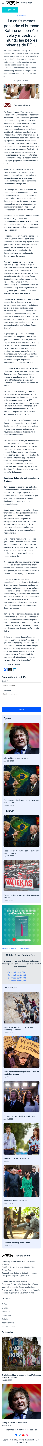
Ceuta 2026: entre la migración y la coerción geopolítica (18, 1028)
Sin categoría (21, 15)
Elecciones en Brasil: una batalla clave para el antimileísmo (21, 801)
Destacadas (10, 987)
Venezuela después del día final (17, 1200)
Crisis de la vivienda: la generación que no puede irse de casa (21, 1073)
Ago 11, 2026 (8, 1119)
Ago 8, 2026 (8, 1203)
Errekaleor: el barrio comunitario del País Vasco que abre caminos (21, 1376)
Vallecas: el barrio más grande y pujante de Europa (21, 896)
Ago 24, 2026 (9, 805)
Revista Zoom (23, 1255)
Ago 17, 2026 (8, 900)
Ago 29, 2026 (9, 761)
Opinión (8, 718)
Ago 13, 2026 (8, 1032)
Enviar (21, 710)
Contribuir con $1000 (16, 972)
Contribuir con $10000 (17, 981)
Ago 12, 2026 (8, 1077)
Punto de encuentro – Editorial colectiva (16, 949)
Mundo (10, 810)
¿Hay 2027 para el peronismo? (16, 1158)
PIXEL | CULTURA (10, 10)
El (5, 810)
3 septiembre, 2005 (21, 81)
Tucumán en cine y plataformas (17, 1243)
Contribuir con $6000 (17, 978)
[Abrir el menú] (3, 3)
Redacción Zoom (22, 105)
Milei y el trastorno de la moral (16, 758)
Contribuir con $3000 (17, 975)
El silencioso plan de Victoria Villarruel (19, 1116)
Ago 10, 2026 (8, 1161)
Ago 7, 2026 (8, 1245)
